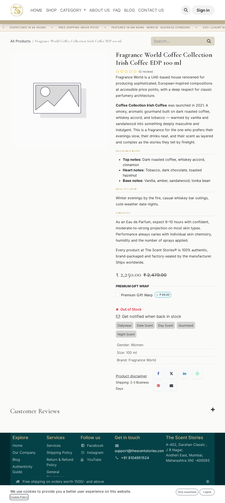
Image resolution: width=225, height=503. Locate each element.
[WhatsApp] (197, 373)
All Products (20, 41)
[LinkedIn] (184, 373)
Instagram (95, 452)
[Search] (209, 41)
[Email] (171, 385)
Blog (16, 459)
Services (54, 445)
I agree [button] (207, 492)
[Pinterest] (158, 385)
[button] (186, 10)
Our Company (24, 452)
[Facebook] (158, 373)
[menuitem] (36, 10)
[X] (171, 373)
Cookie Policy (19, 497)
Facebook (95, 445)
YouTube (94, 459)
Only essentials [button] (187, 492)
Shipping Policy (59, 452)
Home (17, 445)
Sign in (203, 10)
